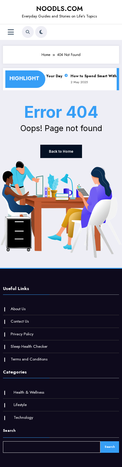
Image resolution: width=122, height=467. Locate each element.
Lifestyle (20, 405)
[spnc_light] (41, 32)
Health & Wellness (29, 392)
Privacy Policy (22, 334)
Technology (23, 417)
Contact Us (20, 321)
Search (9, 430)
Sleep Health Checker (29, 346)
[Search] (28, 32)
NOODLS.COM (59, 8)
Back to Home (61, 151)
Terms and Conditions (29, 359)
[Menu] (10, 32)
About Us (18, 309)
